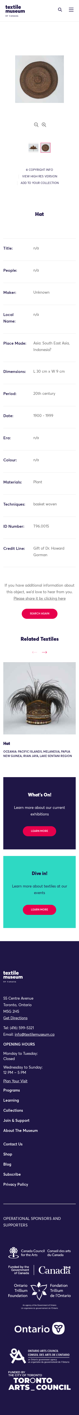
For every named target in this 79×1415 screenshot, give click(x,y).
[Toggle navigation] (60, 10)
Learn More (39, 831)
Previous (34, 652)
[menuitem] (39, 1092)
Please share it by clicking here (40, 599)
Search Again (39, 613)
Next (44, 652)
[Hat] (39, 698)
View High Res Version (39, 176)
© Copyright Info (39, 170)
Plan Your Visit (15, 1081)
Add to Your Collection (40, 183)
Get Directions (15, 1018)
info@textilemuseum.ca (34, 1035)
